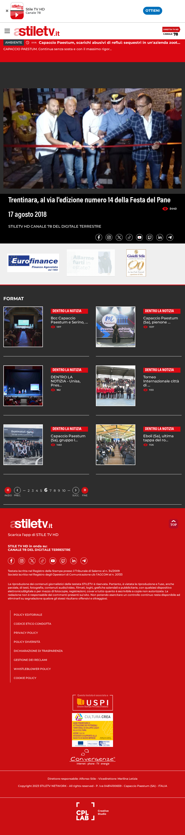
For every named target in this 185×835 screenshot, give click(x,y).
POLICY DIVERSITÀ (27, 641)
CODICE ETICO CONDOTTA (32, 623)
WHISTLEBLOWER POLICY (32, 669)
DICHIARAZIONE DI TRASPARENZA (38, 651)
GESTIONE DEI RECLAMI (30, 660)
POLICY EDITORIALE (28, 614)
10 (63, 491)
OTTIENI (153, 10)
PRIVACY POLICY (26, 632)
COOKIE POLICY (25, 678)
